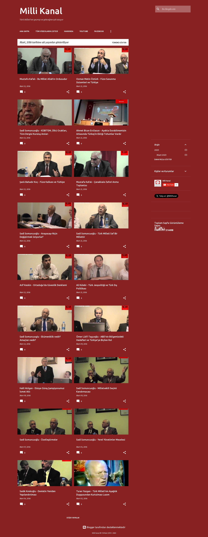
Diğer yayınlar (73, 518)
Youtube (84, 31)
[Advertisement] (140, 90)
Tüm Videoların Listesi (47, 31)
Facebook (99, 31)
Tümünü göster (119, 43)
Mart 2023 (161, 155)
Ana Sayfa (24, 31)
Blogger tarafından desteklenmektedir (105, 527)
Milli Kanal (41, 11)
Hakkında (68, 31)
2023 (156, 150)
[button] (68, 92)
